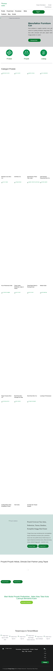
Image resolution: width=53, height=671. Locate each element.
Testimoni (3, 14)
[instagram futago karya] (46, 2)
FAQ (26, 651)
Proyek (26, 59)
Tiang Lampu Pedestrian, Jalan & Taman (19, 287)
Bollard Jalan (43, 285)
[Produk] (9, 53)
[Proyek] (26, 53)
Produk (3, 11)
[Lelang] (43, 53)
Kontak (14, 14)
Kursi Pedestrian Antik (6, 285)
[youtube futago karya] (50, 2)
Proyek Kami (10, 11)
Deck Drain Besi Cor (32, 395)
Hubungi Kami (34, 40)
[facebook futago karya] (44, 2)
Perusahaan (18, 649)
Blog (9, 14)
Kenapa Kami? (25, 649)
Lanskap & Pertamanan (45, 395)
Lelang (43, 59)
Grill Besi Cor (17, 176)
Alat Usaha (17, 504)
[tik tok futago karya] (48, 2)
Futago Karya (11, 668)
